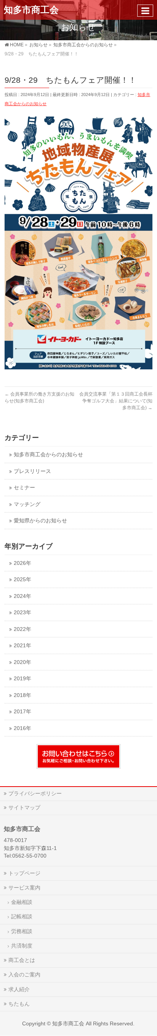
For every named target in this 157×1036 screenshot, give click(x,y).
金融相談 (21, 902)
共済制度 (21, 946)
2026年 (22, 563)
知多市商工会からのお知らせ (48, 454)
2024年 (22, 596)
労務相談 (21, 931)
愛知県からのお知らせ (40, 521)
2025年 (22, 579)
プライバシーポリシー (35, 793)
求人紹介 (19, 989)
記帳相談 (21, 916)
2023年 (22, 612)
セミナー (24, 487)
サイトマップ (24, 807)
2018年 (22, 695)
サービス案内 (24, 888)
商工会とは (21, 960)
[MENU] (145, 11)
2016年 (22, 728)
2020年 (22, 662)
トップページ (24, 873)
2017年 (22, 711)
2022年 (22, 629)
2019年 (22, 678)
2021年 (22, 645)
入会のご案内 (24, 974)
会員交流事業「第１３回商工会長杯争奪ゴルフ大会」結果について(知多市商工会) (115, 400)
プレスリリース (32, 471)
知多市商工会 (31, 10)
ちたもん (19, 1004)
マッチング (27, 504)
